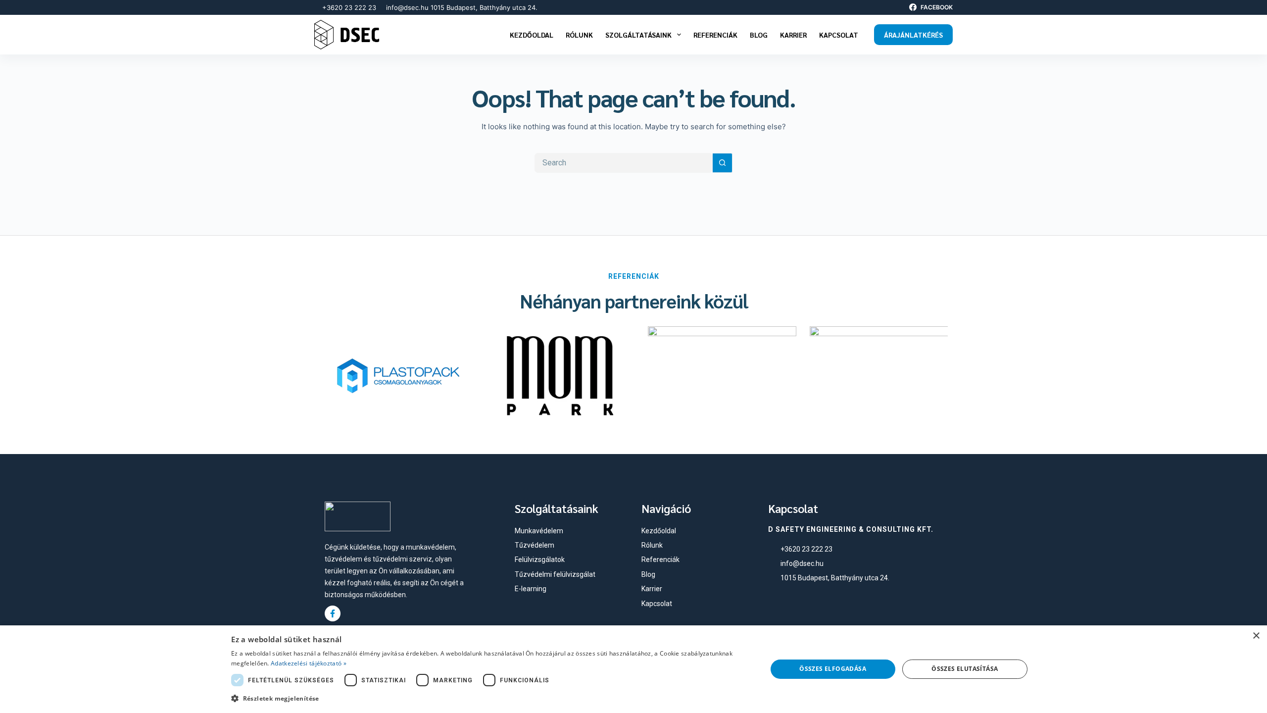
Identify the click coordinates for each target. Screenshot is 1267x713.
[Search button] (722, 163)
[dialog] (633, 669)
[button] (491, 699)
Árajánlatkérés (913, 34)
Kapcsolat (838, 34)
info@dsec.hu (407, 7)
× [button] (1256, 636)
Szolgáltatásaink (638, 34)
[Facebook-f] (333, 613)
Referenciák (715, 34)
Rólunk (579, 34)
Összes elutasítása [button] (964, 668)
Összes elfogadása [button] (832, 668)
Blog (759, 34)
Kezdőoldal (531, 34)
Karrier (793, 34)
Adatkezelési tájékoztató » (308, 663)
